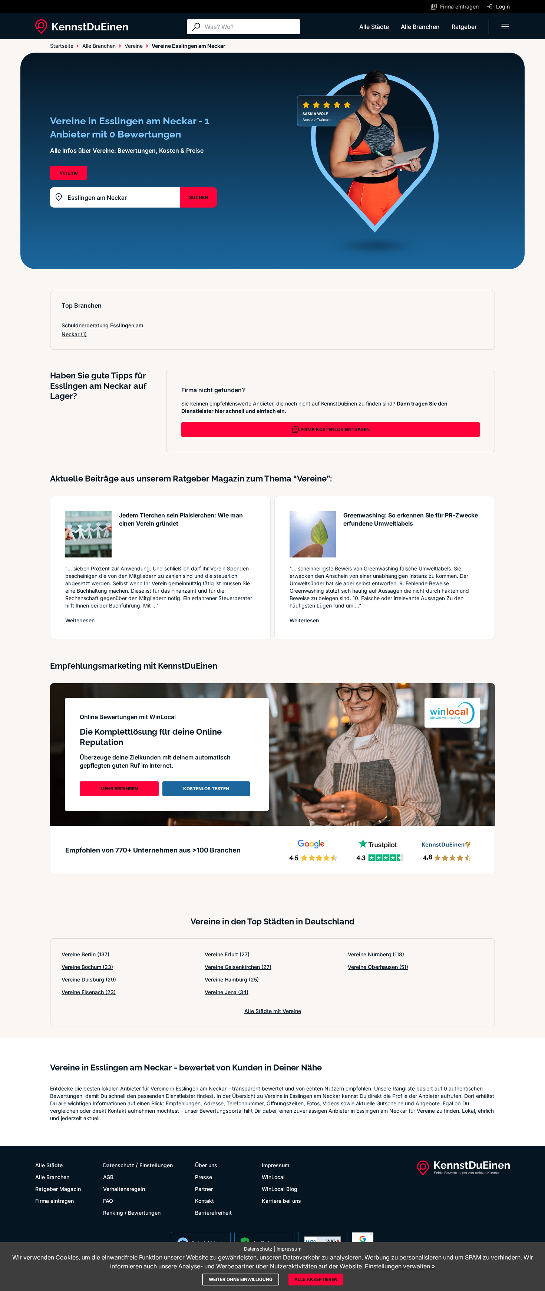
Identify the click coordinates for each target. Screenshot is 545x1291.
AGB (108, 1177)
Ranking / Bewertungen (132, 1212)
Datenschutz (118, 1165)
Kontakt (204, 1201)
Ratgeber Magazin (58, 1189)
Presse (203, 1177)
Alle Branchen (420, 26)
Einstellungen (156, 1165)
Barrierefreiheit (213, 1212)
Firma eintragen (54, 1201)
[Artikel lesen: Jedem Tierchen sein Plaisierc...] (88, 534)
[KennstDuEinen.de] (81, 26)
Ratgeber (464, 26)
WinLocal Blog (279, 1189)
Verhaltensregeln (124, 1189)
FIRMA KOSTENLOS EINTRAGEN (335, 429)
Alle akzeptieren (315, 1279)
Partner (204, 1189)
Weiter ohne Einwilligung (240, 1279)
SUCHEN (198, 197)
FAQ (108, 1201)
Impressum (275, 1165)
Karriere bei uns (281, 1201)
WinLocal (273, 1177)
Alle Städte (374, 26)
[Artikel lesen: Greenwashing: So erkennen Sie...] (313, 534)
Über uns (206, 1165)
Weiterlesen (80, 620)
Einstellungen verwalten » (400, 1266)
